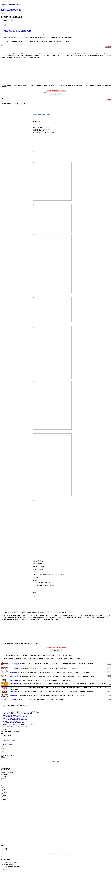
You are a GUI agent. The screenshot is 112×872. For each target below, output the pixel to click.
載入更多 (2, 748)
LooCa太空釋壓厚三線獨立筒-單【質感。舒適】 (14, 722)
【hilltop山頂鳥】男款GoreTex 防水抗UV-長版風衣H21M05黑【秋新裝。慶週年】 (21, 712)
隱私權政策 (63, 853)
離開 (7, 869)
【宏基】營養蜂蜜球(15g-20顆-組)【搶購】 (17, 31)
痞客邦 (7, 740)
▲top (2, 746)
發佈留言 (2, 756)
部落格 (4, 24)
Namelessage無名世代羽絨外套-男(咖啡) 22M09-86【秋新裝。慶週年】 (19, 724)
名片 (4, 25)
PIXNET (46, 853)
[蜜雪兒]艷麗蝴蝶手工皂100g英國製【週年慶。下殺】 (15, 726)
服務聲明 (68, 853)
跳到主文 (3, 13)
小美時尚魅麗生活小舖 (11, 10)
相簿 (4, 22)
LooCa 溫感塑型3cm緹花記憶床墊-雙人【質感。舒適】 (15, 719)
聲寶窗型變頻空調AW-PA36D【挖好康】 (12, 715)
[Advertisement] (45, 69)
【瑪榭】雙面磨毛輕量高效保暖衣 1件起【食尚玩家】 (15, 716)
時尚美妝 (11, 20)
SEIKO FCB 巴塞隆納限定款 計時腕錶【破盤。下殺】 (15, 718)
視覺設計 (11, 744)
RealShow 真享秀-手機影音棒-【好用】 (12, 721)
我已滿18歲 (3, 869)
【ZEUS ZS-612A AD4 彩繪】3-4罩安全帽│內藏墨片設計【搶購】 (18, 713)
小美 (2, 733)
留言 (11, 740)
